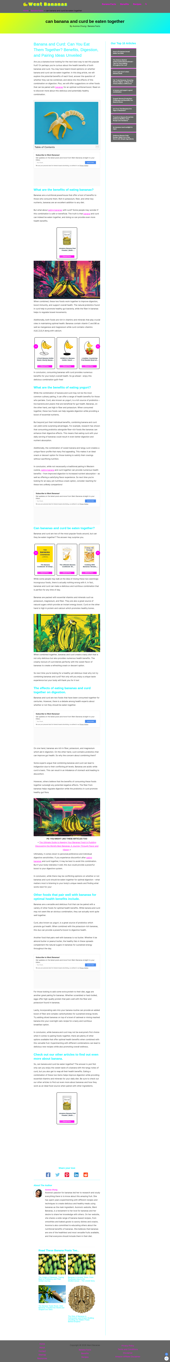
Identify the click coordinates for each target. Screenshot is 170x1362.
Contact (42, 1351)
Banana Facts (109, 4)
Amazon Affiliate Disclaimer (127, 1356)
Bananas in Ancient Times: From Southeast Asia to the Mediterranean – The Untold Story (81, 1279)
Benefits (124, 4)
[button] (146, 4)
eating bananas (55, 210)
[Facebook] (48, 1175)
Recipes (137, 4)
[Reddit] (85, 1175)
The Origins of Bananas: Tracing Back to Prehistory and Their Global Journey (51, 1279)
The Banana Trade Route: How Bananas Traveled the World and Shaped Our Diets (51, 1307)
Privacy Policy (127, 1345)
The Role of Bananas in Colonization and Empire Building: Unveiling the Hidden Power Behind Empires (81, 1319)
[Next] (98, 346)
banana (86, 213)
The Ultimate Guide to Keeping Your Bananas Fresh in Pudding (67, 842)
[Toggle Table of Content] (96, 146)
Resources (42, 1358)
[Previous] (36, 346)
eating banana (47, 470)
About (42, 1347)
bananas (59, 87)
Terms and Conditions (128, 1349)
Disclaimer (128, 1353)
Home (42, 1344)
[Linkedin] (76, 1175)
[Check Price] (67, 256)
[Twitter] (57, 1175)
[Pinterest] (67, 1175)
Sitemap (42, 1355)
